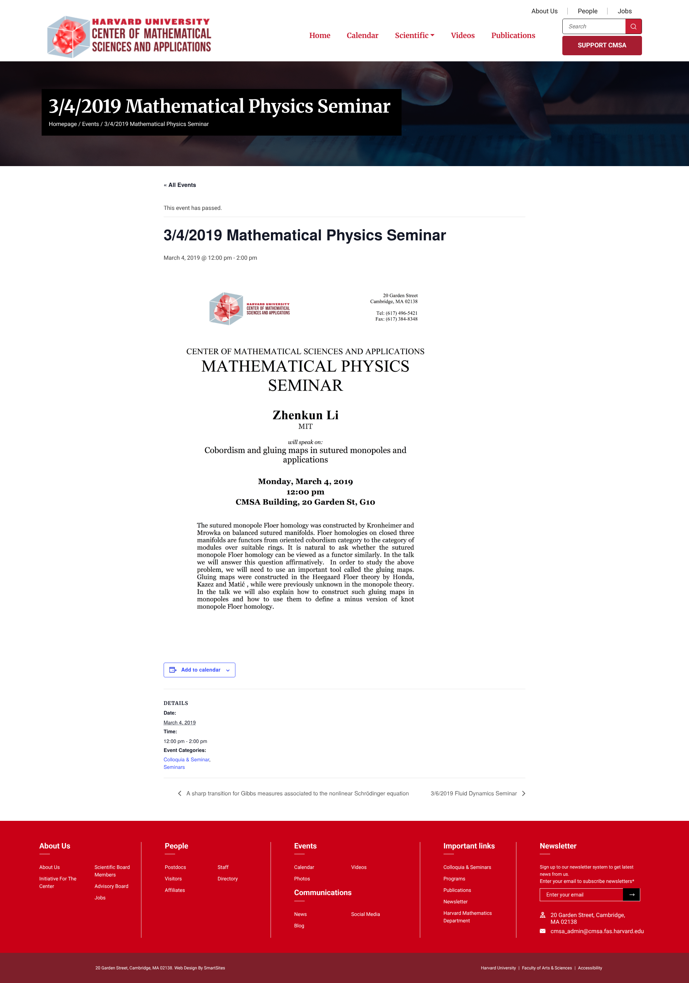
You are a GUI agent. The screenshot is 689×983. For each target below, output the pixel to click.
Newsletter (456, 902)
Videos (463, 35)
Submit (631, 894)
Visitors (173, 879)
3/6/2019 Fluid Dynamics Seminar (475, 793)
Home (320, 35)
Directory (228, 879)
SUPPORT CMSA (602, 45)
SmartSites (214, 967)
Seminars (174, 766)
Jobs (625, 11)
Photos (302, 879)
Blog (299, 926)
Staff (223, 867)
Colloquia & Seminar (186, 759)
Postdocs (175, 867)
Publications (513, 35)
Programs (454, 879)
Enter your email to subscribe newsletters (587, 881)
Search (633, 26)
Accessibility (590, 967)
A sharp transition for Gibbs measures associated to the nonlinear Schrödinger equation (297, 793)
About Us (544, 11)
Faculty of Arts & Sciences (547, 967)
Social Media (365, 914)
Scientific (411, 35)
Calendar (363, 35)
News (300, 914)
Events (90, 124)
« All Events (180, 184)
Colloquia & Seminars (467, 867)
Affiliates (175, 890)
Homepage (63, 124)
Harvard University (498, 967)
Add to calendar (200, 669)
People (587, 11)
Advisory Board (111, 886)
